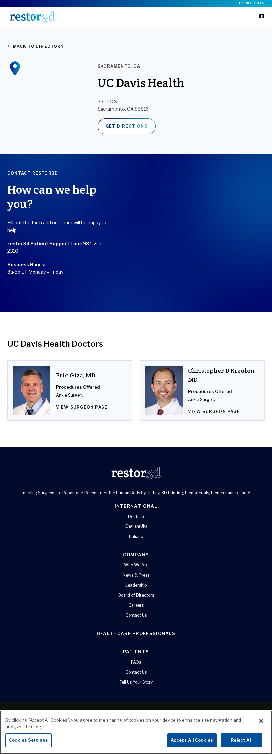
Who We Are (136, 564)
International (136, 506)
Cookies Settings (28, 740)
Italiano (136, 536)
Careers (136, 605)
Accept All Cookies (192, 740)
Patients (136, 651)
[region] (136, 732)
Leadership (136, 585)
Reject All (241, 740)
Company (136, 554)
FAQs (136, 662)
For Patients (250, 3)
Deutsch (136, 516)
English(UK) (136, 526)
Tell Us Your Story (136, 682)
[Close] (261, 721)
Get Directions (126, 126)
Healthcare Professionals (136, 633)
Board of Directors (136, 595)
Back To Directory (38, 46)
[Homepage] (32, 17)
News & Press (136, 575)
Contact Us (136, 615)
